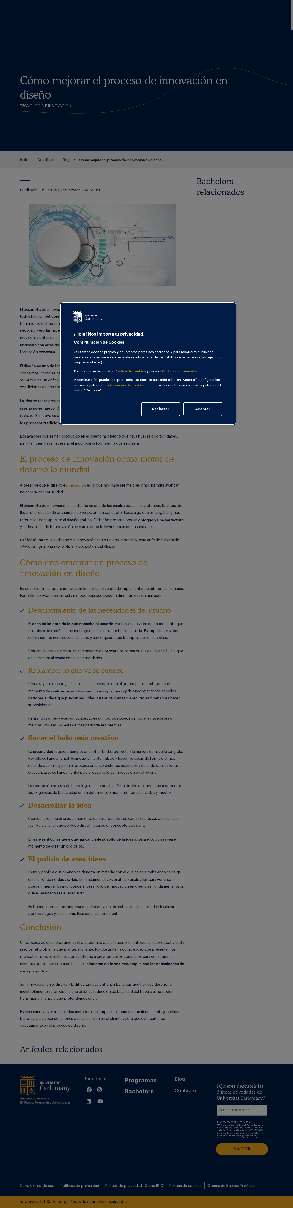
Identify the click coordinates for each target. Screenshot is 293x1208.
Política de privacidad (180, 371)
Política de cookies (130, 371)
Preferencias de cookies (124, 385)
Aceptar (202, 409)
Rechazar (160, 409)
